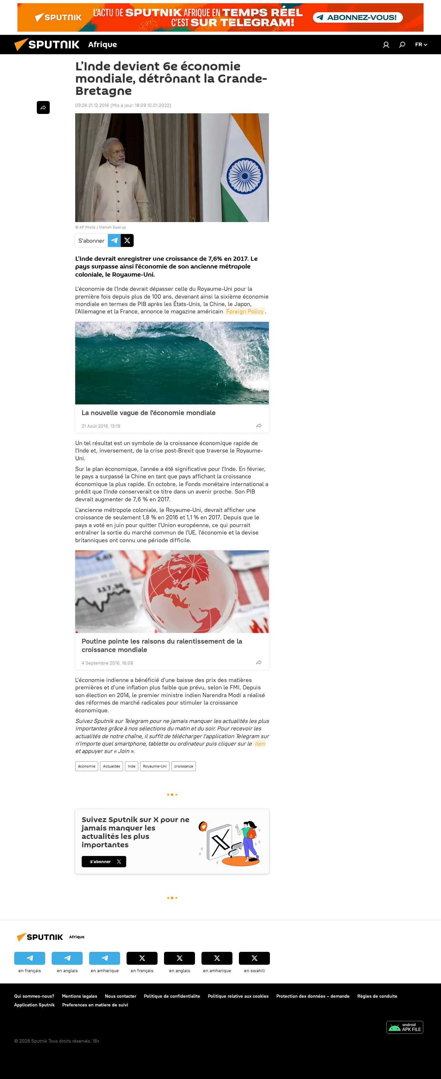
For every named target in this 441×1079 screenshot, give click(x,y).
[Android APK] (405, 1028)
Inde (131, 766)
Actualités (111, 766)
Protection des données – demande (313, 996)
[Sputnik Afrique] (49, 53)
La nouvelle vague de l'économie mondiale (149, 412)
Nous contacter (120, 996)
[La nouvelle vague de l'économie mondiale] (172, 363)
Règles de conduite (377, 996)
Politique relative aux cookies (238, 996)
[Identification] (386, 44)
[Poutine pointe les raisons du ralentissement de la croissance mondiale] (172, 591)
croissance (183, 766)
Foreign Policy (244, 311)
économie (86, 766)
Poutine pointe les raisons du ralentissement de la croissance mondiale (162, 645)
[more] (258, 425)
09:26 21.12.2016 (92, 105)
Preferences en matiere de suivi (95, 1005)
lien (259, 743)
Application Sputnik (34, 1005)
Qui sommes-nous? (34, 996)
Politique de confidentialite (172, 996)
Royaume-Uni (155, 766)
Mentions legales (79, 996)
